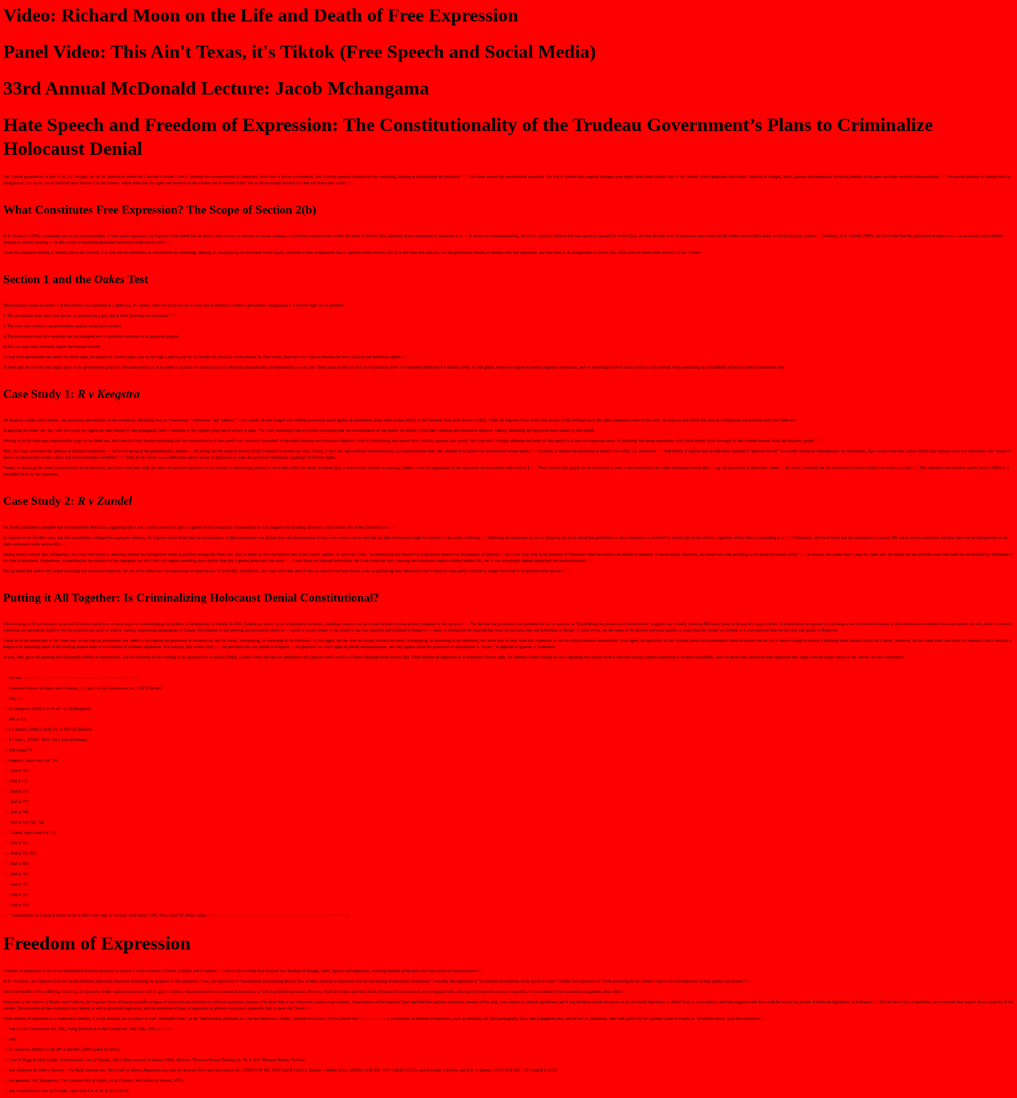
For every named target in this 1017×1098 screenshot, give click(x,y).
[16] (392, 527)
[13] (121, 457)
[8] (404, 357)
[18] (788, 537)
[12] (660, 451)
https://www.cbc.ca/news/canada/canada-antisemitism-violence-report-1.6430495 (278, 915)
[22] (589, 560)
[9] (238, 420)
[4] (465, 235)
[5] (819, 235)
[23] (568, 571)
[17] (484, 537)
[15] (915, 467)
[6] (166, 242)
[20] (803, 554)
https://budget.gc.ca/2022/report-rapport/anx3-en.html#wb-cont (81, 677)
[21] (288, 560)
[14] (534, 467)
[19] (64, 544)
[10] (819, 440)
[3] (351, 183)
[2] (944, 176)
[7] (173, 315)
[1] (465, 176)
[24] (466, 623)
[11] (534, 451)
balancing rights (374, 1018)
